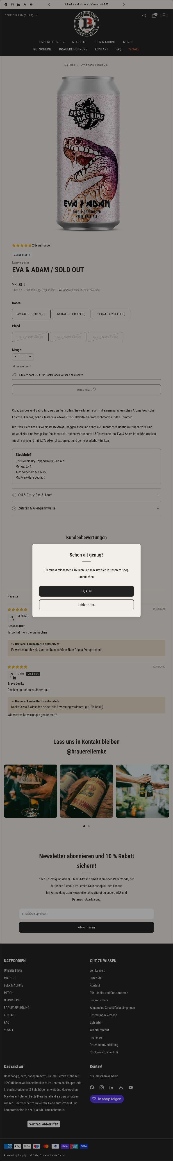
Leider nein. (86, 605)
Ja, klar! (86, 591)
